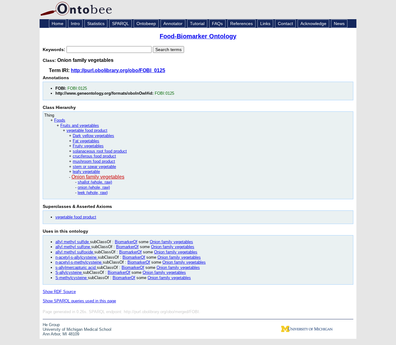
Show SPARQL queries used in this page (79, 301)
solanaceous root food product (100, 151)
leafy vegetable (86, 171)
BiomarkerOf (126, 241)
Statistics (96, 23)
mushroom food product (94, 161)
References (241, 23)
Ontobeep (146, 23)
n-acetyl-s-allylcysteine (76, 257)
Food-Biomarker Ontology (198, 36)
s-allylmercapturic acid (76, 267)
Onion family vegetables (97, 176)
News (339, 23)
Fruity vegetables (88, 146)
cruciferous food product (94, 156)
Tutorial (197, 23)
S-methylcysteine (71, 277)
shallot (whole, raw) (95, 182)
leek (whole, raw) (93, 192)
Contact (285, 23)
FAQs (217, 23)
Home (57, 23)
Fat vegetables (86, 141)
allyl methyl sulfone (73, 246)
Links (265, 23)
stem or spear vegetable (94, 166)
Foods (59, 120)
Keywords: (55, 49)
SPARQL (120, 23)
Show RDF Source (59, 291)
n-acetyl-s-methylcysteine (79, 262)
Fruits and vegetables (79, 125)
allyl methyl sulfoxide (74, 252)
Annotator (173, 23)
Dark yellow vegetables (93, 135)
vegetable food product (87, 130)
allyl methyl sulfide (72, 241)
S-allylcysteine (69, 272)
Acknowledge (313, 23)
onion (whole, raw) (94, 187)
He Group (51, 324)
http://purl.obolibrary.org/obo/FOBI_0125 (118, 70)
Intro (75, 23)
